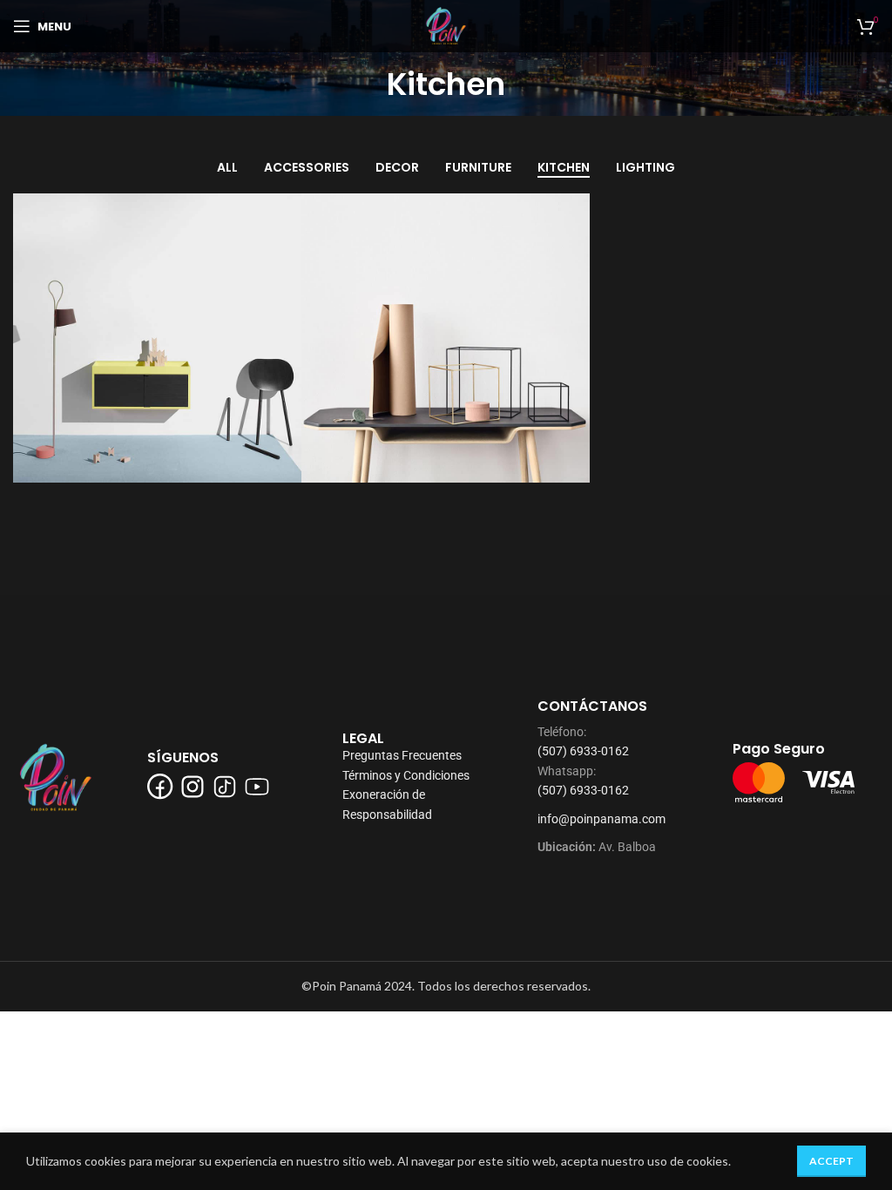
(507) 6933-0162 (583, 751)
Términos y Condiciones (406, 775)
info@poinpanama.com (601, 819)
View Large (286, 208)
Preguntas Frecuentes (402, 755)
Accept (831, 1160)
